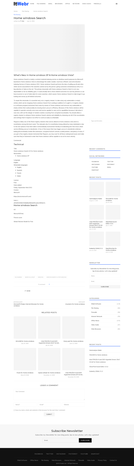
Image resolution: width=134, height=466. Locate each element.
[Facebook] (104, 3)
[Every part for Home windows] (73, 327)
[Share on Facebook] (55, 284)
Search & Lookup (30, 277)
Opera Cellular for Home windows (49, 373)
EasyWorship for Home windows (111, 249)
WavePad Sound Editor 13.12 (111, 222)
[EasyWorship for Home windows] (113, 239)
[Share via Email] (61, 284)
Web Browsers (105, 329)
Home (32, 3)
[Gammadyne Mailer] (96, 189)
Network (76, 3)
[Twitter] (106, 3)
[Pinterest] (110, 3)
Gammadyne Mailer (95, 198)
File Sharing (41, 3)
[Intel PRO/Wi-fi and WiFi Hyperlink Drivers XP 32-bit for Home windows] (73, 359)
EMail (50, 3)
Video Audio (86, 3)
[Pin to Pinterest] (59, 284)
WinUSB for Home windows (25, 341)
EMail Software (105, 304)
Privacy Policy (102, 460)
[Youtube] (111, 3)
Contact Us (113, 460)
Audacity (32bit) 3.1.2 (96, 248)
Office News (105, 320)
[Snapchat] (113, 3)
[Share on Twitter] (57, 284)
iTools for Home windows (24, 373)
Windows (40, 277)
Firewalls (97, 3)
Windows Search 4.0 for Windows (56, 277)
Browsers (59, 3)
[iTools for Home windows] (25, 359)
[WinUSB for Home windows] (25, 327)
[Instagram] (108, 3)
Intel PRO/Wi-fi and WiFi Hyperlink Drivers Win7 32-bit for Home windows (95, 224)
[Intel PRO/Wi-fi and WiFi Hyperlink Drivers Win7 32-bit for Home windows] (49, 327)
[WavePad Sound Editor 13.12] (113, 212)
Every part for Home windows (73, 341)
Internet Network (105, 316)
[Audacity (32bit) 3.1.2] (96, 239)
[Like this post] (52, 284)
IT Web (22, 21)
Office (67, 3)
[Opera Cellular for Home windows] (49, 359)
